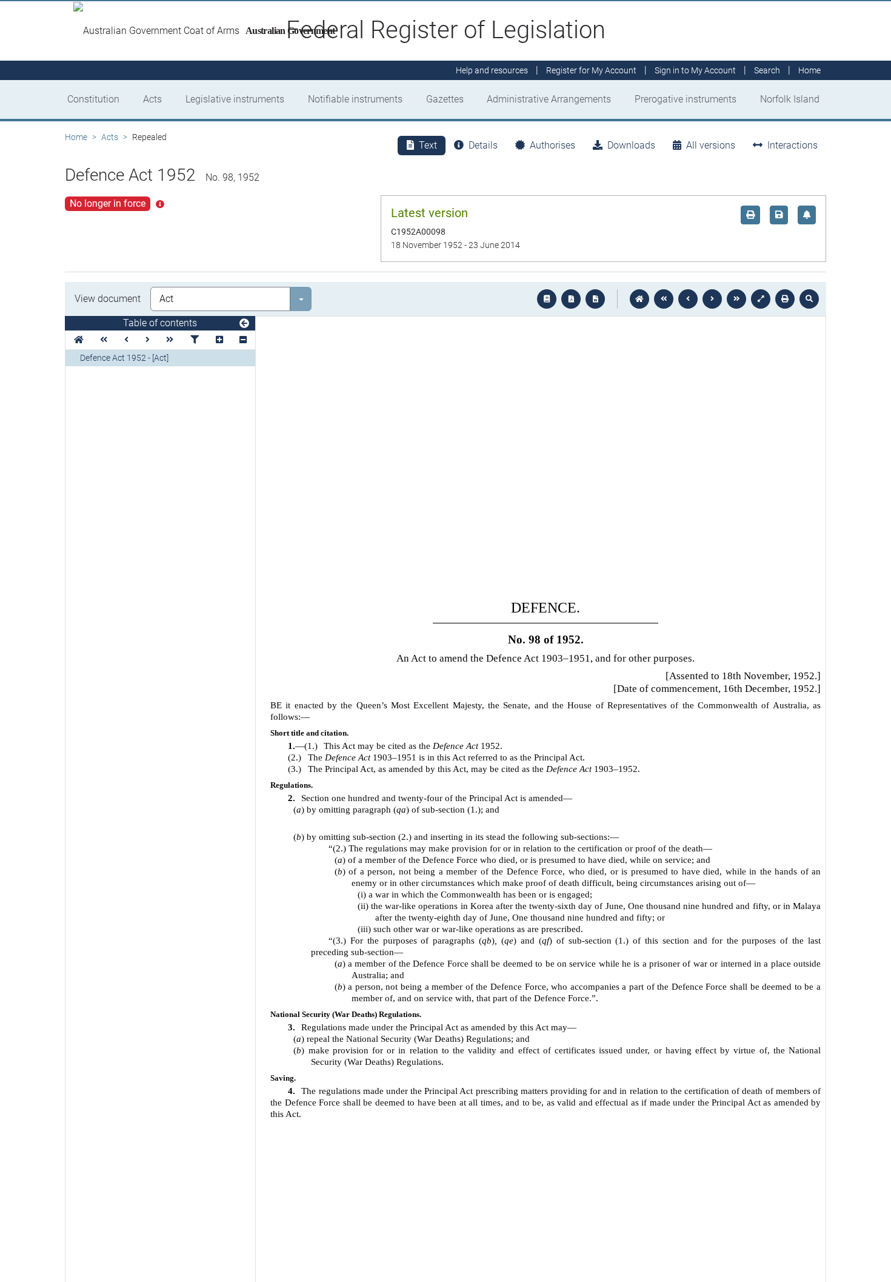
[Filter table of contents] (194, 340)
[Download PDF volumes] (571, 299)
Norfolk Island (789, 99)
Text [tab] (428, 145)
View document (108, 298)
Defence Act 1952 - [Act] (124, 358)
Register (591, 70)
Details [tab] (483, 145)
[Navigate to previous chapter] (663, 299)
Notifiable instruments (355, 99)
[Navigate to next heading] (147, 340)
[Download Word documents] (595, 299)
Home (76, 137)
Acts (152, 99)
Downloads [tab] (631, 145)
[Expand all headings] (219, 340)
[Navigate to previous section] (688, 299)
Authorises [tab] (552, 145)
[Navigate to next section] (712, 299)
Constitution (93, 99)
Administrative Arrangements (549, 99)
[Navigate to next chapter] (736, 299)
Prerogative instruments (685, 99)
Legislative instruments (234, 99)
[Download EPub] (546, 299)
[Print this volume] (785, 299)
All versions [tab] (710, 145)
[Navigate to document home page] (78, 340)
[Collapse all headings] (243, 340)
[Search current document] (809, 299)
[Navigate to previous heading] (126, 340)
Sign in (695, 70)
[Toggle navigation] (244, 324)
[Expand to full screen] (760, 299)
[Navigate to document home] (639, 299)
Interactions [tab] (792, 145)
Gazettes (445, 99)
